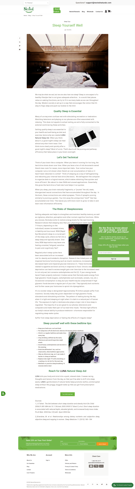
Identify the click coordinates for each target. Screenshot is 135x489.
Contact (29, 469)
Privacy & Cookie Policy (71, 466)
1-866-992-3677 (96, 461)
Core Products (31, 473)
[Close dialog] (133, 223)
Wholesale (90, 11)
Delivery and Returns (70, 463)
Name (61, 441)
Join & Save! (102, 444)
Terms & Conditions (70, 469)
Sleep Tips (67, 21)
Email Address (81, 441)
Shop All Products (56, 10)
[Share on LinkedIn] (19, 42)
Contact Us (99, 11)
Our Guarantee (30, 463)
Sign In (48, 460)
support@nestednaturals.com (98, 3)
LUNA (63, 370)
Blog (83, 11)
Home (25, 15)
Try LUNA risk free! (67, 394)
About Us (29, 460)
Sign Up (113, 259)
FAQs (66, 460)
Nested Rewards (74, 11)
